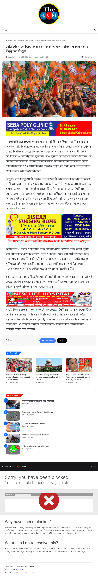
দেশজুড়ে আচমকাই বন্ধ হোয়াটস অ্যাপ (35, 446)
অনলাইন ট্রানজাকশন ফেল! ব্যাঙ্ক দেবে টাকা (38, 401)
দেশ (15, 40)
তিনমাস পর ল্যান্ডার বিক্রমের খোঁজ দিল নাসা (38, 412)
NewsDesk (11, 57)
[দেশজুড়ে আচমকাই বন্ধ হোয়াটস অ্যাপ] (13, 449)
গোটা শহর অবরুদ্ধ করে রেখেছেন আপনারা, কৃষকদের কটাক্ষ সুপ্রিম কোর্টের (48, 377)
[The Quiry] (49, 14)
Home (9, 40)
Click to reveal (17, 569)
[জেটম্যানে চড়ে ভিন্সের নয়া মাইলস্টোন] (13, 438)
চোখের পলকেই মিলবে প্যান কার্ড (33, 423)
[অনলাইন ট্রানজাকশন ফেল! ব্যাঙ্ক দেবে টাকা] (13, 404)
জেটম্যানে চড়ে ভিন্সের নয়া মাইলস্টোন (35, 434)
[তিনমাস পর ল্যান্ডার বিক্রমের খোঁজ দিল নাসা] (13, 416)
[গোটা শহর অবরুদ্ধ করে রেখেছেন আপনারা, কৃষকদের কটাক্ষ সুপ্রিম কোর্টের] (49, 365)
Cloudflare (30, 572)
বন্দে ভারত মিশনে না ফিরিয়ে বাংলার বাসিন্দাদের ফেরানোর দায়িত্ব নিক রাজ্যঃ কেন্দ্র (19, 377)
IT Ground (22, 466)
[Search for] (95, 30)
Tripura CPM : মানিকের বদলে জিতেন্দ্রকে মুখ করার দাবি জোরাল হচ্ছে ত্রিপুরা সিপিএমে (78, 377)
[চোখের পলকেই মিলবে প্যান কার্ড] (13, 427)
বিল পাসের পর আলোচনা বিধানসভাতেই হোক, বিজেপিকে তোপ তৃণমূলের (49, 241)
